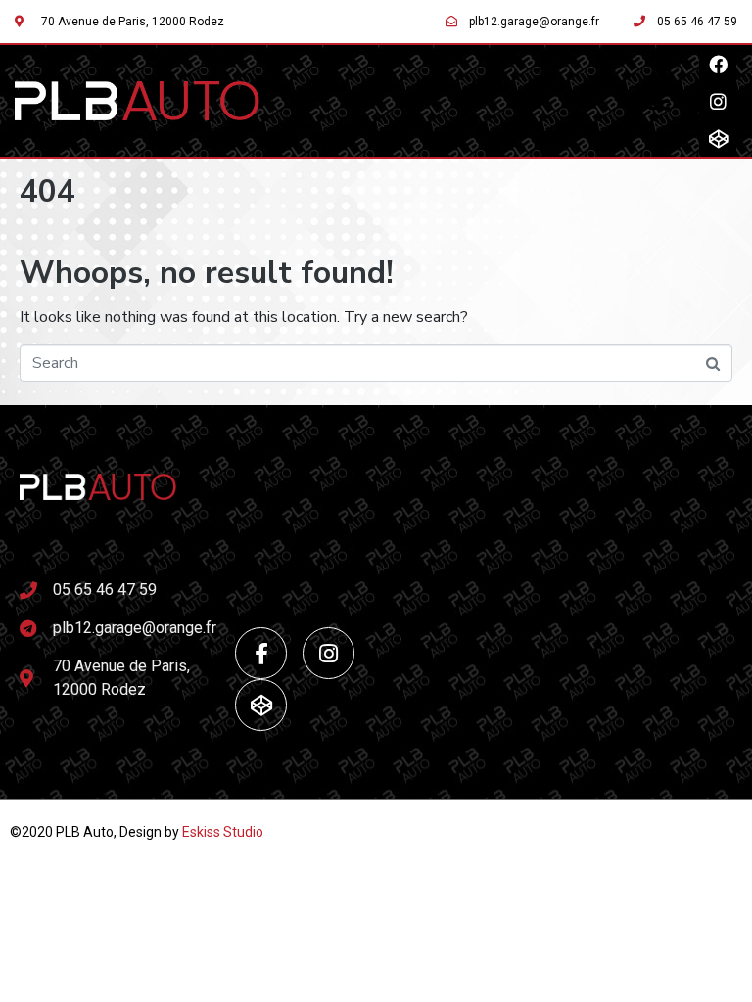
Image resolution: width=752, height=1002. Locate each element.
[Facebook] (717, 63)
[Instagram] (717, 100)
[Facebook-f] (261, 653)
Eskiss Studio (222, 832)
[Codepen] (717, 138)
